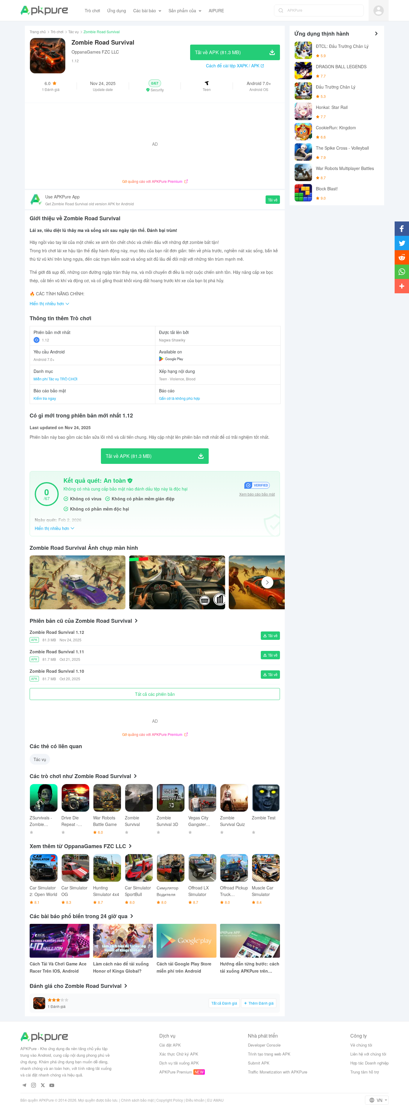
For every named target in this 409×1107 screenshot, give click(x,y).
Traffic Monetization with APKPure (277, 1072)
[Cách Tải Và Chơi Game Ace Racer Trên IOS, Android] (60, 941)
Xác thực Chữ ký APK (178, 1054)
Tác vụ (73, 31)
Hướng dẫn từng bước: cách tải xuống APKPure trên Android (249, 967)
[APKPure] (44, 10)
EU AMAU (215, 1100)
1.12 (45, 339)
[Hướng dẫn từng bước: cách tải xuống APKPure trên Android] (250, 941)
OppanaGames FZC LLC (95, 52)
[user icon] (378, 10)
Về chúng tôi (361, 1045)
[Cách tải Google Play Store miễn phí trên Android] (186, 941)
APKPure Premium (175, 1072)
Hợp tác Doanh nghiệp (369, 1063)
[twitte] (42, 1085)
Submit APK (258, 1063)
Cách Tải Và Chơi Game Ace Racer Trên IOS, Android (58, 967)
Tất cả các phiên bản (155, 694)
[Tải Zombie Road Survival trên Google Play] (171, 358)
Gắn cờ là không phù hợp (179, 398)
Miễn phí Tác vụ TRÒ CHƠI (55, 378)
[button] (155, 85)
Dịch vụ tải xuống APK (179, 1063)
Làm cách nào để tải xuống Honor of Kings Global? (121, 967)
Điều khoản (195, 1100)
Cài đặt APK (170, 1045)
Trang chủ (38, 31)
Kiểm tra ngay (45, 398)
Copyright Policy (169, 1100)
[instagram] (33, 1085)
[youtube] (52, 1085)
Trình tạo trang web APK (269, 1054)
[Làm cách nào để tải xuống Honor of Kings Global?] (123, 941)
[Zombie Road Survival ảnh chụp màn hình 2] (277, 582)
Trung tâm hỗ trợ (364, 1072)
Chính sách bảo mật (137, 1100)
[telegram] (24, 1085)
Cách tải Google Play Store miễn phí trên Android (184, 967)
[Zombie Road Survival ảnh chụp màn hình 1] (177, 582)
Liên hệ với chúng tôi (368, 1054)
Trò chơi (57, 31)
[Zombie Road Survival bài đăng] (77, 582)
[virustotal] (130, 481)
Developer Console (264, 1045)
